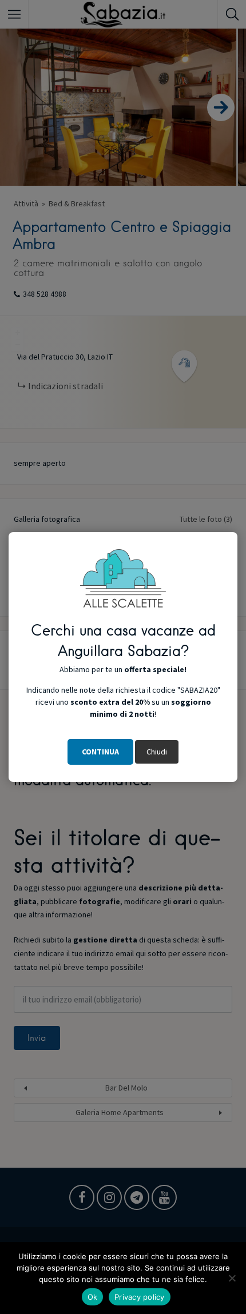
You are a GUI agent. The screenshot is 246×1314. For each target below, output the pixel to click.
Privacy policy (139, 1296)
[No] (231, 1278)
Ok (93, 1296)
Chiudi (156, 751)
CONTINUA (100, 751)
